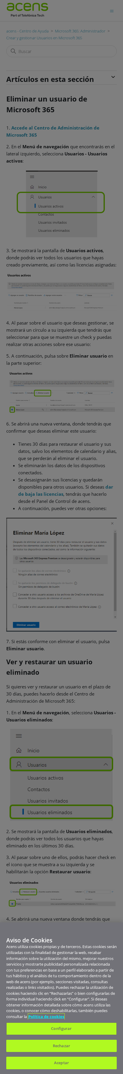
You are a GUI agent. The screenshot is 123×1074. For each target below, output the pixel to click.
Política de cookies (46, 1016)
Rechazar (61, 1045)
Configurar (61, 1028)
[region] (61, 998)
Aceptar (61, 1062)
